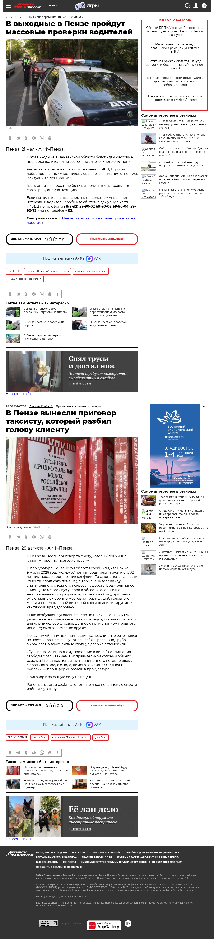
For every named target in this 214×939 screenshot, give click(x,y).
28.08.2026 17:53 (16, 406)
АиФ (9, 128)
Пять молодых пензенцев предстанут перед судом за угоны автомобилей (46, 770)
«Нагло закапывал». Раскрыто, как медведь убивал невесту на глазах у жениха (182, 124)
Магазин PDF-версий (106, 852)
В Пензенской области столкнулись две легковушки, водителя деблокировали (175, 81)
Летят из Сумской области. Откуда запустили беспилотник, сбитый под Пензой (174, 64)
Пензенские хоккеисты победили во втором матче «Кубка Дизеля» (174, 98)
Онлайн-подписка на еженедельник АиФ (152, 852)
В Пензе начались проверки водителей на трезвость (108, 323)
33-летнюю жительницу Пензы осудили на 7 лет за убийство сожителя (110, 784)
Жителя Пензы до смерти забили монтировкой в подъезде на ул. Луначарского (45, 784)
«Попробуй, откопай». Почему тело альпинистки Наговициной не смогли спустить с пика (182, 138)
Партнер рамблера (72, 923)
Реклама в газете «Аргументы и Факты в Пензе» (148, 857)
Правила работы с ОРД (97, 857)
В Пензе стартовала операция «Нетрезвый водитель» (43, 337)
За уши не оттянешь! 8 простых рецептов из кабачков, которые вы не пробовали (183, 528)
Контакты (69, 862)
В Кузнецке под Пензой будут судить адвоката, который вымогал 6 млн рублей (109, 770)
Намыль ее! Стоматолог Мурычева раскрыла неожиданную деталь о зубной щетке (181, 193)
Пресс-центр (80, 852)
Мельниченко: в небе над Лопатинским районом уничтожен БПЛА (174, 48)
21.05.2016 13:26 (15, 17)
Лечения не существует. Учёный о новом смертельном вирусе (181, 567)
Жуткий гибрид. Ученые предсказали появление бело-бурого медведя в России (183, 179)
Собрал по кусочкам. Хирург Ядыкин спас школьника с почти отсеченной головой (183, 152)
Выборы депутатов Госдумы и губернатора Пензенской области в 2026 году (131, 862)
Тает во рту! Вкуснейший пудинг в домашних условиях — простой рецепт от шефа (181, 500)
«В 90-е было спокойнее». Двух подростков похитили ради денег (181, 164)
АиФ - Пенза (42, 527)
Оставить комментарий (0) (107, 239)
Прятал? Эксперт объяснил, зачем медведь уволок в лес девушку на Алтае (181, 541)
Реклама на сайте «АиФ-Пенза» (56, 857)
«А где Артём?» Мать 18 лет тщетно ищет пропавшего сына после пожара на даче (182, 514)
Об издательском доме (51, 852)
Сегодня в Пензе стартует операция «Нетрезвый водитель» (45, 310)
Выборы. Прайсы (47, 862)
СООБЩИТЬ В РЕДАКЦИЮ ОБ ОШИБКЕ (59, 867)
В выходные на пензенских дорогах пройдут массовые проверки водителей (108, 312)
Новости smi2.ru (20, 394)
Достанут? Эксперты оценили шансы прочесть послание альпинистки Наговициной (183, 555)
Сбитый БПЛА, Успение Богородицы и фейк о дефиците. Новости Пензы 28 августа (174, 31)
